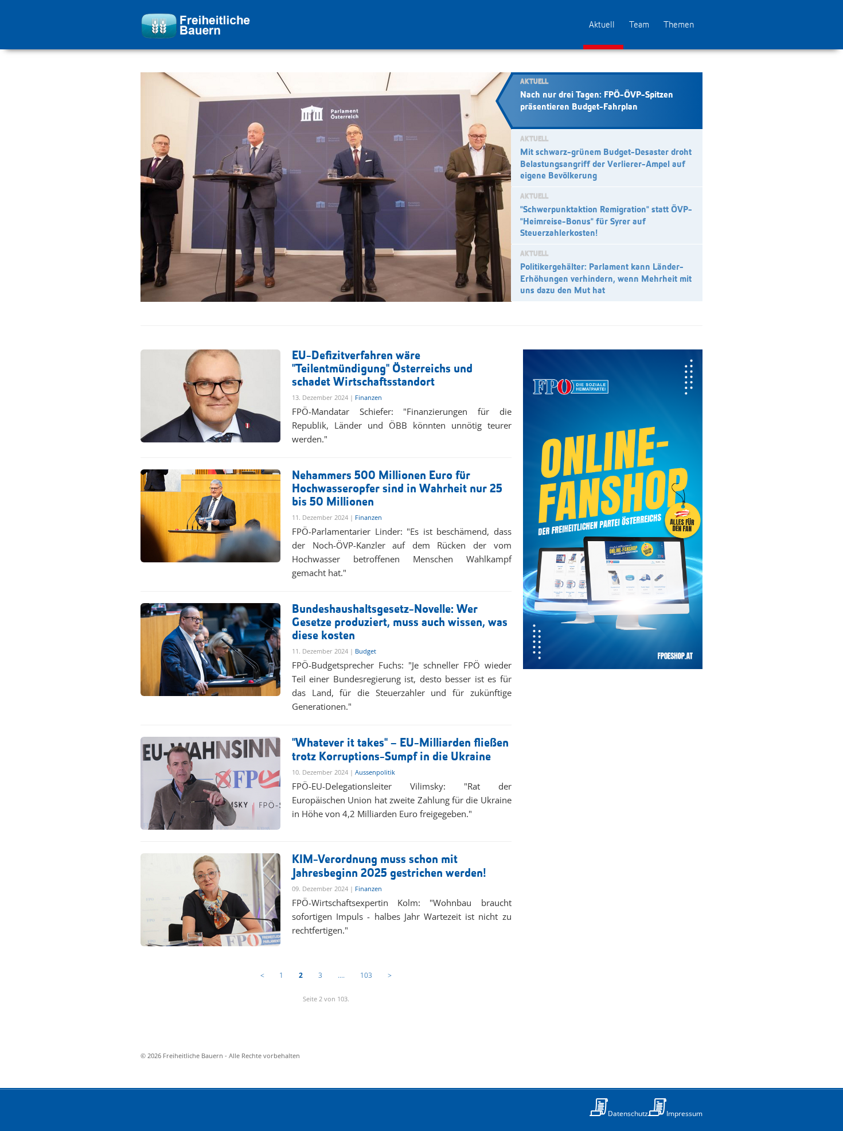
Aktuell (602, 25)
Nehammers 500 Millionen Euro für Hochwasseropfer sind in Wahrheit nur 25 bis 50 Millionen (397, 489)
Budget (365, 651)
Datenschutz (628, 1113)
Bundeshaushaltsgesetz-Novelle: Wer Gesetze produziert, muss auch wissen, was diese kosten (400, 623)
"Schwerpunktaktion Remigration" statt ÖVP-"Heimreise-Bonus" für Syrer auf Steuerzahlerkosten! (606, 222)
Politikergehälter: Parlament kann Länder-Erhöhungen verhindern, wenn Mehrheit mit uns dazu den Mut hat (606, 279)
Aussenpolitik (375, 772)
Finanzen (368, 397)
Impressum (684, 1113)
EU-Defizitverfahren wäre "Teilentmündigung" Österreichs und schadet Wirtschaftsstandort (382, 369)
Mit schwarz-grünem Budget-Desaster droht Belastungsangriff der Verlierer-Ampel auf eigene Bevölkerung (606, 164)
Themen (679, 25)
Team (639, 25)
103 (366, 975)
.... (341, 975)
